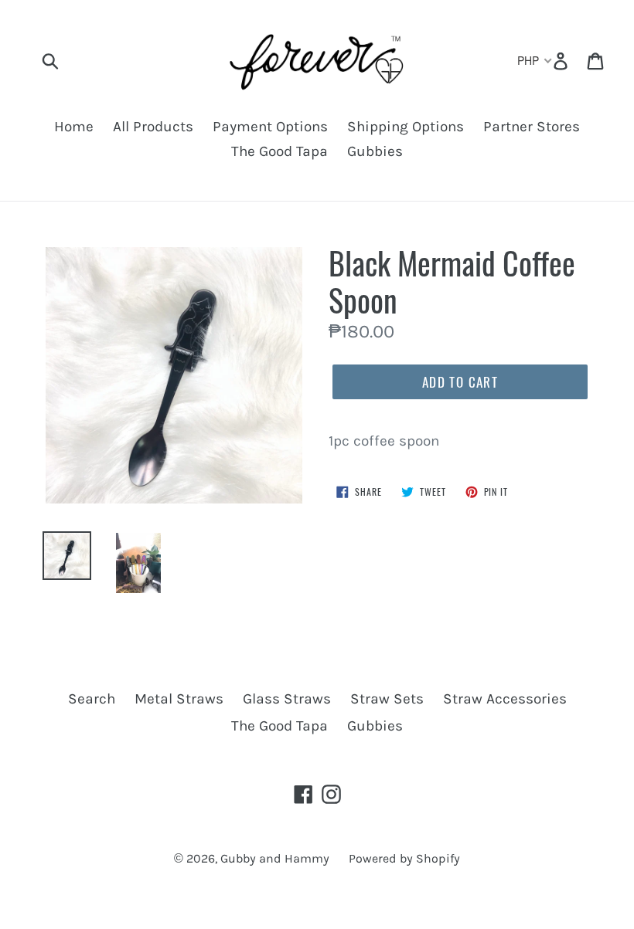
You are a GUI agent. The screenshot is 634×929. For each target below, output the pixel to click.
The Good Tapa (279, 151)
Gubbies (375, 151)
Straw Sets (387, 698)
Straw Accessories (505, 698)
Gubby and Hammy (274, 858)
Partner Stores (531, 126)
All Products (153, 126)
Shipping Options (405, 126)
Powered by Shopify (404, 858)
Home (74, 126)
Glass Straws (287, 698)
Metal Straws (179, 698)
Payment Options (270, 126)
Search (91, 698)
